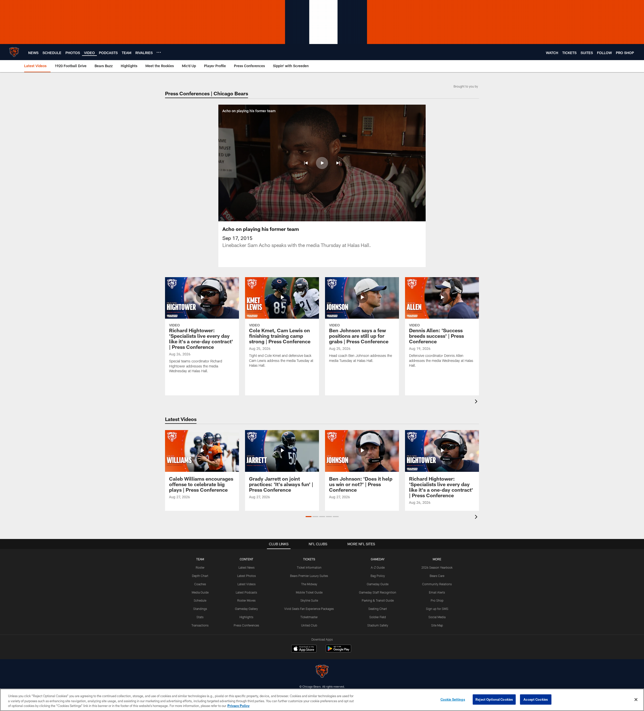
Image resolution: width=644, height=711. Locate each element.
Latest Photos (246, 575)
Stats (200, 617)
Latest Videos (246, 584)
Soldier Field (377, 617)
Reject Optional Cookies (494, 699)
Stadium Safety (377, 625)
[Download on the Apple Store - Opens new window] (304, 649)
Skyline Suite (309, 600)
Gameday (378, 559)
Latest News (246, 567)
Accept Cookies (536, 699)
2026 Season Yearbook (437, 567)
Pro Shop (437, 600)
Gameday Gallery (246, 608)
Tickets (309, 559)
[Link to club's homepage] (14, 52)
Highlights (246, 617)
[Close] (635, 699)
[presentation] (477, 402)
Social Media (437, 617)
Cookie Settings (452, 699)
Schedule (200, 600)
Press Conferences (246, 625)
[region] (322, 700)
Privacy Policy (238, 706)
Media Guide (200, 592)
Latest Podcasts (246, 592)
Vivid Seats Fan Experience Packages (309, 608)
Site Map (437, 625)
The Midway (309, 584)
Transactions (200, 625)
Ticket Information (309, 567)
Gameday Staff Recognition (377, 592)
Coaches (200, 584)
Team (200, 559)
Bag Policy (378, 575)
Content (246, 559)
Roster (200, 567)
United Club (309, 625)
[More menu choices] (159, 52)
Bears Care (437, 575)
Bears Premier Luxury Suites (309, 575)
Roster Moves (246, 600)
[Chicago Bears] (322, 672)
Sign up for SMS (437, 608)
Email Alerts (437, 592)
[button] (306, 163)
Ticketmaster (309, 617)
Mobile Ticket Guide (309, 592)
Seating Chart (377, 608)
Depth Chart (200, 575)
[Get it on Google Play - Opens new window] (338, 651)
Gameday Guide (377, 584)
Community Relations (437, 584)
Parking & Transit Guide (378, 600)
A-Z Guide (378, 567)
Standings (200, 608)
